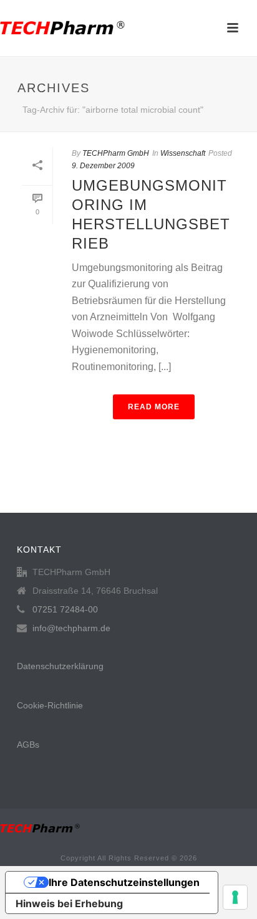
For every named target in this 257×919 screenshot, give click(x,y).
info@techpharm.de (71, 628)
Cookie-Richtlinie (50, 705)
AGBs (28, 745)
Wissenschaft (182, 153)
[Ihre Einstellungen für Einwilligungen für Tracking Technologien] (235, 897)
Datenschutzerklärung (60, 666)
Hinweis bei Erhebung (69, 903)
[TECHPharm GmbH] (62, 28)
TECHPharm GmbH (115, 153)
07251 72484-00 (65, 609)
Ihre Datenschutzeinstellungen (124, 882)
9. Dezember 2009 (103, 165)
